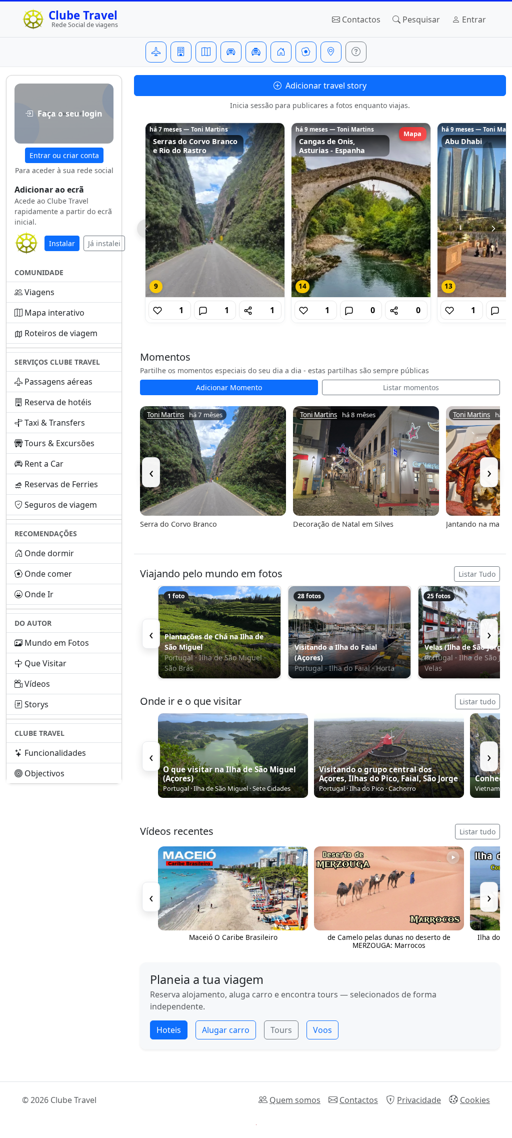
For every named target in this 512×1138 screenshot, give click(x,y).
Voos (322, 1029)
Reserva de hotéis (58, 402)
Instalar (62, 243)
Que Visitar (45, 663)
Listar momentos (411, 387)
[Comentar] (203, 310)
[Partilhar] (248, 310)
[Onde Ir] (331, 52)
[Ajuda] (356, 52)
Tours (281, 1029)
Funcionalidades (55, 752)
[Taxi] (256, 52)
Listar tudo (478, 701)
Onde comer (48, 573)
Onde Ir (39, 594)
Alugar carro (226, 1029)
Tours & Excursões (59, 443)
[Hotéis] (181, 52)
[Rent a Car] (231, 52)
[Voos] (156, 52)
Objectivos (44, 773)
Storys (36, 704)
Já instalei (104, 243)
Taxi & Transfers (54, 422)
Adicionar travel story (325, 85)
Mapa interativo (54, 312)
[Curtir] (157, 310)
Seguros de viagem (60, 504)
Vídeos (37, 683)
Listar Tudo (477, 574)
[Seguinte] (493, 228)
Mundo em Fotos (56, 642)
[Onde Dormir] (281, 52)
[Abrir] (215, 210)
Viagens (39, 292)
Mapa (413, 133)
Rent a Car (44, 463)
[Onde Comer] (306, 52)
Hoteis (168, 1029)
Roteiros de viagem (61, 333)
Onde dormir (49, 553)
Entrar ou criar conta (64, 155)
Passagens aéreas (58, 381)
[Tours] (206, 52)
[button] (64, 114)
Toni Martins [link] (165, 415)
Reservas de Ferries (61, 484)
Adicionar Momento (229, 387)
